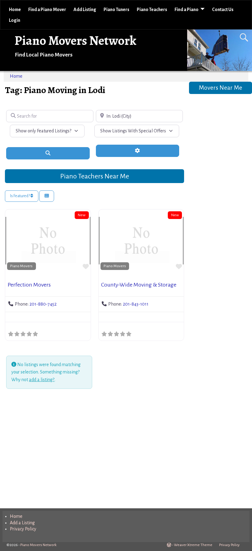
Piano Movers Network (75, 40)
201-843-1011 (135, 304)
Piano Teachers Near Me (94, 176)
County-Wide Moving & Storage (138, 285)
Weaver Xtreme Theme (193, 545)
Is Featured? (20, 196)
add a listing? (41, 379)
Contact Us (223, 9)
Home (15, 9)
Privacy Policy (23, 528)
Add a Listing (22, 522)
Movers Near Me (220, 87)
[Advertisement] (94, 450)
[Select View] (46, 196)
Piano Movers (21, 266)
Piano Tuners (116, 9)
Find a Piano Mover (47, 9)
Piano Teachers (152, 9)
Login (14, 20)
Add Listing (84, 9)
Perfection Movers (29, 285)
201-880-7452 (43, 304)
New (81, 215)
